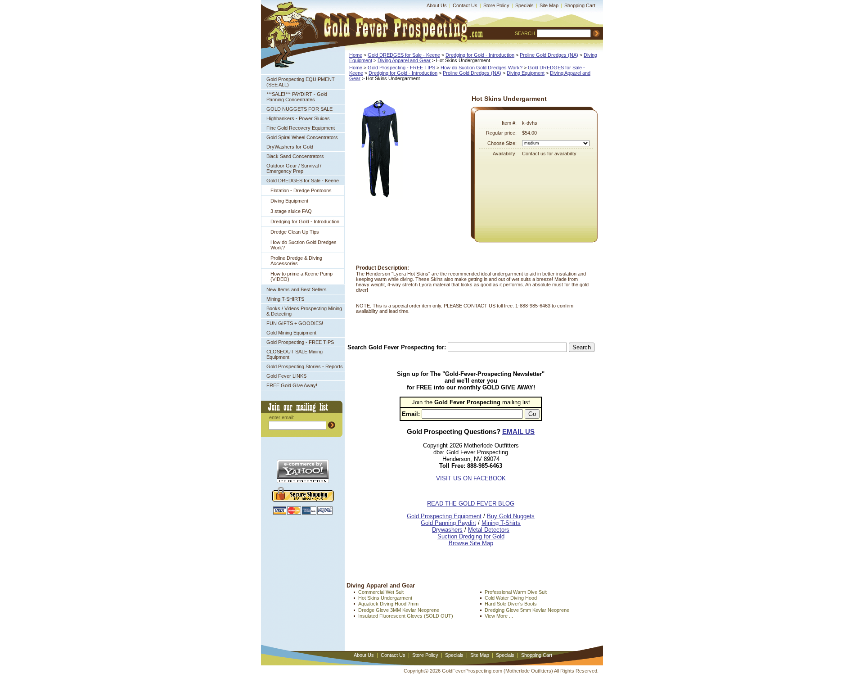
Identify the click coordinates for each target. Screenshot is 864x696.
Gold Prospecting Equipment (444, 516)
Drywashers (447, 529)
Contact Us (465, 5)
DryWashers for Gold (289, 146)
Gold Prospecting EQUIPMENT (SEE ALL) (300, 82)
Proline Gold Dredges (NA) (549, 55)
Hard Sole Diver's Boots (511, 603)
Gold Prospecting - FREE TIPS (300, 342)
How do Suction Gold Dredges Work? (303, 245)
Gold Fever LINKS (286, 376)
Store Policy (496, 5)
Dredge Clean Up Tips (294, 232)
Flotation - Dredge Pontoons (301, 190)
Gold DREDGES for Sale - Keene (302, 180)
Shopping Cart (579, 5)
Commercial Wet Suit (381, 592)
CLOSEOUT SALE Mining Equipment (294, 354)
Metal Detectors (488, 529)
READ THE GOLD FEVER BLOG (470, 503)
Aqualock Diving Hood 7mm (388, 603)
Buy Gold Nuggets (511, 516)
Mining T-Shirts (501, 523)
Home (355, 55)
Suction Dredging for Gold (470, 536)
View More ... (499, 616)
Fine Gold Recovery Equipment (300, 128)
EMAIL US (518, 431)
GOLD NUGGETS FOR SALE (299, 109)
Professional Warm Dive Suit (516, 592)
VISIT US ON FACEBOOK (471, 478)
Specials (524, 5)
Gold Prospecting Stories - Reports (304, 366)
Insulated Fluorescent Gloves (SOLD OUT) (405, 616)
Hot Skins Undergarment (385, 598)
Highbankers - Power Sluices (298, 118)
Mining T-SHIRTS (285, 299)
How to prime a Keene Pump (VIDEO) (301, 276)
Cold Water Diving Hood (511, 598)
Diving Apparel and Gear (404, 60)
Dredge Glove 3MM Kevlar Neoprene (398, 610)
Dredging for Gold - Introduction (304, 221)
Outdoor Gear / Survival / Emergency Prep (293, 168)
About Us (437, 5)
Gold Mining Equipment (291, 332)
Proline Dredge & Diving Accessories (296, 260)
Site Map (549, 5)
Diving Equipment (289, 200)
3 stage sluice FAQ (291, 211)
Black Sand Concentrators (295, 156)
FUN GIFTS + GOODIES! (294, 323)
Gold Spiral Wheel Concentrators (302, 137)
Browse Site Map (471, 543)
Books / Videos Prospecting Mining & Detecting (304, 311)
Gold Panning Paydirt (448, 523)
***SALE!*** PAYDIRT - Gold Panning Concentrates (296, 96)
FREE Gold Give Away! (291, 385)
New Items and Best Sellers (296, 289)
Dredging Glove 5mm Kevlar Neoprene (527, 610)
